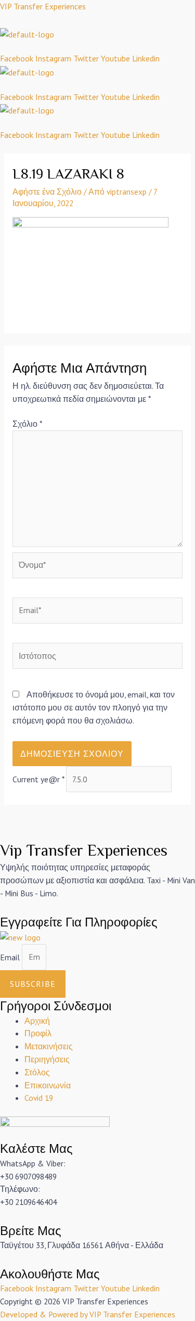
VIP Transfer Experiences (43, 6)
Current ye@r (38, 779)
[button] (97, 46)
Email (11, 956)
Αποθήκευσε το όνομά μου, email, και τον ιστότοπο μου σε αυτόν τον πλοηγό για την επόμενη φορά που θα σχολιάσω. (93, 707)
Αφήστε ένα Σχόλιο (47, 191)
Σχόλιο (27, 423)
